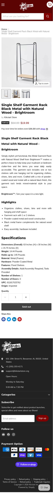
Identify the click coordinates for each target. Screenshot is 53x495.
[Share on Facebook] (3, 319)
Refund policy (24, 479)
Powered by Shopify (26, 487)
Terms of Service (10, 482)
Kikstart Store (10, 117)
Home (4, 29)
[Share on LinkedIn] (14, 319)
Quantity (5, 291)
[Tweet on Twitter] (9, 319)
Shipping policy (39, 479)
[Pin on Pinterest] (19, 319)
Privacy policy (10, 479)
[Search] (47, 16)
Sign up (42, 418)
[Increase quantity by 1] (26, 297)
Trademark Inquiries (42, 482)
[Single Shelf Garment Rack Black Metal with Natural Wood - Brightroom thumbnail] (6, 93)
